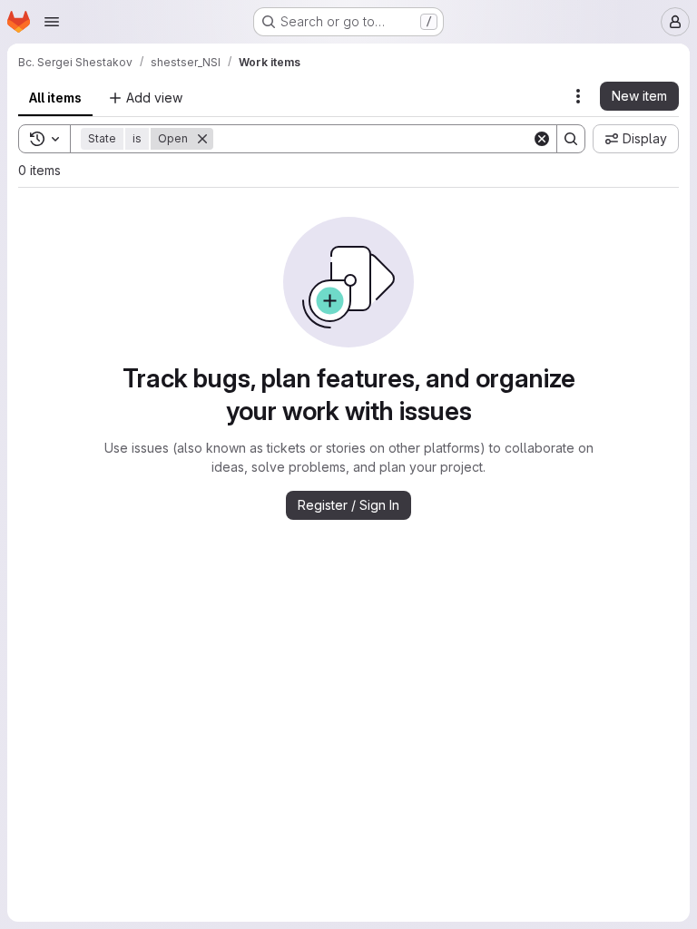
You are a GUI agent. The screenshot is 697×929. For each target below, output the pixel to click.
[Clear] (542, 139)
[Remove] (202, 139)
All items (55, 97)
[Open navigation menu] (51, 21)
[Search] (570, 138)
